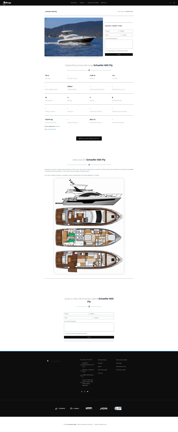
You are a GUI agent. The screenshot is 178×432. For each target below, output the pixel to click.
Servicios (100, 373)
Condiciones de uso (121, 366)
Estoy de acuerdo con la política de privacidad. (117, 50)
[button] (170, 3)
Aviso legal (118, 363)
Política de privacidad (121, 359)
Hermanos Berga (102, 359)
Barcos (122, 11)
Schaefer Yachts (52, 129)
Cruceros (57, 126)
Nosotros (100, 363)
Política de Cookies (121, 369)
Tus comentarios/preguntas (111, 38)
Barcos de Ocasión (102, 369)
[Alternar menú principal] (174, 3)
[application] (77, 3)
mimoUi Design (110, 424)
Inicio (119, 11)
